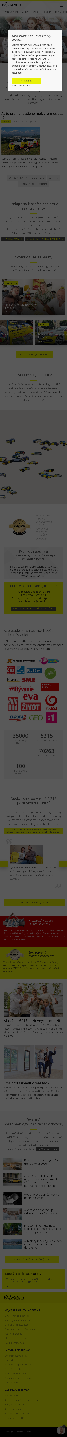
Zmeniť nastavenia (21, 85)
